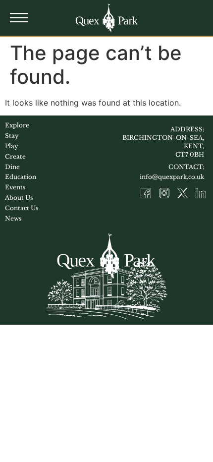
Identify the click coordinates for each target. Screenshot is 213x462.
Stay (12, 135)
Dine (12, 167)
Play (11, 146)
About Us (19, 197)
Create (15, 156)
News (13, 218)
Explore (17, 125)
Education (20, 176)
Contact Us (21, 208)
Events (15, 187)
